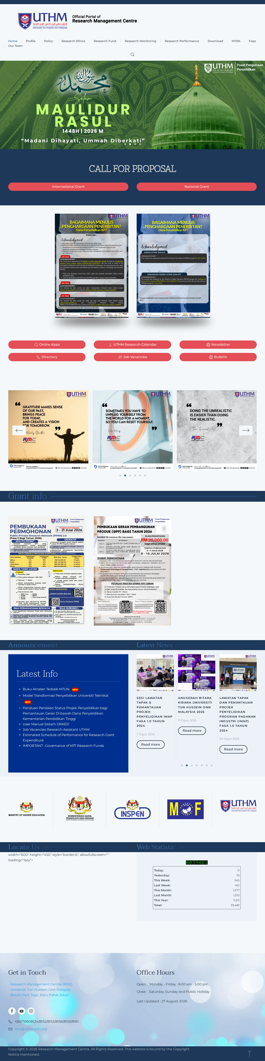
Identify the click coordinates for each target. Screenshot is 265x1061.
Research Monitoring (140, 41)
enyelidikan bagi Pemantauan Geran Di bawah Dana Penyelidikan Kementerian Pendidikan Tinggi (65, 713)
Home (12, 41)
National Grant (196, 187)
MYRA (236, 41)
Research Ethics (73, 41)
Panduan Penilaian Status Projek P (51, 708)
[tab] (120, 475)
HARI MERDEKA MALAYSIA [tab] (125, 144)
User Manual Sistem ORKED (46, 724)
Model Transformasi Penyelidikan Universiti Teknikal (65, 696)
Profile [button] (31, 41)
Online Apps (49, 344)
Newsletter (220, 344)
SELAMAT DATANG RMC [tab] (140, 144)
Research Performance (182, 41)
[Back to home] (132, 21)
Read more (150, 744)
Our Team (15, 46)
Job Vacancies (135, 357)
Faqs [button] (252, 41)
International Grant (68, 187)
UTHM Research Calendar (135, 344)
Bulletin (220, 357)
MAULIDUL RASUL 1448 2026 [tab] (130, 144)
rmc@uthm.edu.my (30, 1029)
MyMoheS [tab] (135, 144)
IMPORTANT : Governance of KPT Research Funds (63, 746)
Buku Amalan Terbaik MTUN (46, 689)
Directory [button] (49, 357)
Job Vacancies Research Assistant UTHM (56, 730)
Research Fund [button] (105, 41)
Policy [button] (48, 41)
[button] (132, 54)
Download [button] (215, 41)
